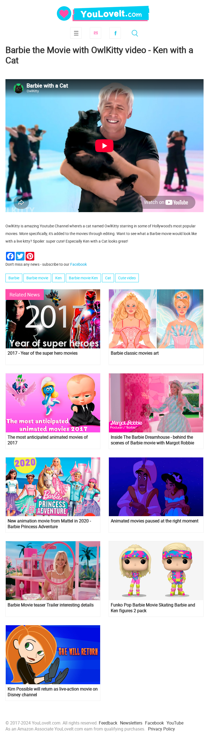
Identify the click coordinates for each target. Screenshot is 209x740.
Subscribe (95, 33)
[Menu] (76, 33)
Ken (58, 277)
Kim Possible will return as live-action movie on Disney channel (53, 692)
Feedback (108, 723)
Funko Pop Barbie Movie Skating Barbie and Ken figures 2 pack (153, 608)
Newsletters (131, 723)
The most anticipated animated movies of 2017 (48, 440)
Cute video (127, 277)
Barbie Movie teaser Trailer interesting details (51, 605)
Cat (108, 277)
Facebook (115, 33)
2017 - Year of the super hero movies (43, 353)
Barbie (13, 277)
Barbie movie (37, 277)
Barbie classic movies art (135, 353)
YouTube (175, 723)
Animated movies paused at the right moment (154, 521)
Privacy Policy (161, 729)
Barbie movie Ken (83, 277)
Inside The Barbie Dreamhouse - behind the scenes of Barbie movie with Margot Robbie (152, 440)
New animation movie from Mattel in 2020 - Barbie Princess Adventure (49, 524)
